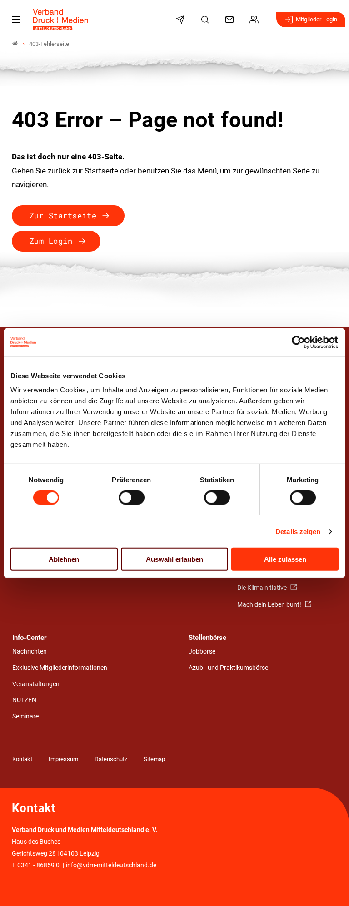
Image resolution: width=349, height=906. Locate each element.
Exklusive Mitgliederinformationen (59, 668)
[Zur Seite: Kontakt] (230, 20)
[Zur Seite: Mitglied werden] (255, 20)
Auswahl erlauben (174, 559)
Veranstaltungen (36, 684)
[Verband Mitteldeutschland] (15, 44)
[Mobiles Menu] (16, 19)
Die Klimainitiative (262, 588)
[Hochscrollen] (329, 886)
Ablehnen (64, 559)
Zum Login (51, 241)
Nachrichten (29, 651)
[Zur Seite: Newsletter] (181, 20)
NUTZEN (24, 700)
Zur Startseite (63, 215)
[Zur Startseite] (61, 19)
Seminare (25, 716)
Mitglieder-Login (316, 19)
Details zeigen (297, 531)
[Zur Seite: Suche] (206, 20)
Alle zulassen (285, 559)
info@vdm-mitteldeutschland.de (111, 865)
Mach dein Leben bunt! (270, 605)
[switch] (132, 497)
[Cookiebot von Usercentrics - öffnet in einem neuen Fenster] (299, 342)
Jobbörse (202, 651)
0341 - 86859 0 (38, 865)
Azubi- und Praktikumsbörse (228, 668)
